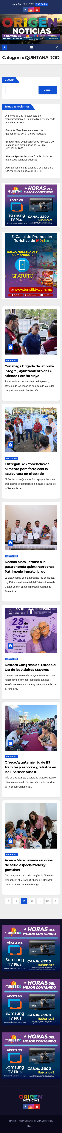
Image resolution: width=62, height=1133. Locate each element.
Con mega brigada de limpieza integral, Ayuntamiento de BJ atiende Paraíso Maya (29, 371)
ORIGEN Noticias (44, 1121)
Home (30, 1126)
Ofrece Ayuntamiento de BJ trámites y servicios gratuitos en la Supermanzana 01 (30, 767)
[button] (57, 47)
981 (47, 900)
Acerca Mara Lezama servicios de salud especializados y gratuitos (29, 865)
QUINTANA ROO (11, 360)
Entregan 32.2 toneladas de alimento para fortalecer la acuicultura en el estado (27, 469)
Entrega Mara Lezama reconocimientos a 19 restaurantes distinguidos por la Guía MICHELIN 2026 (29, 145)
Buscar (9, 79)
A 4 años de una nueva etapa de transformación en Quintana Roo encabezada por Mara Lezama (30, 119)
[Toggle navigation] (31, 47)
